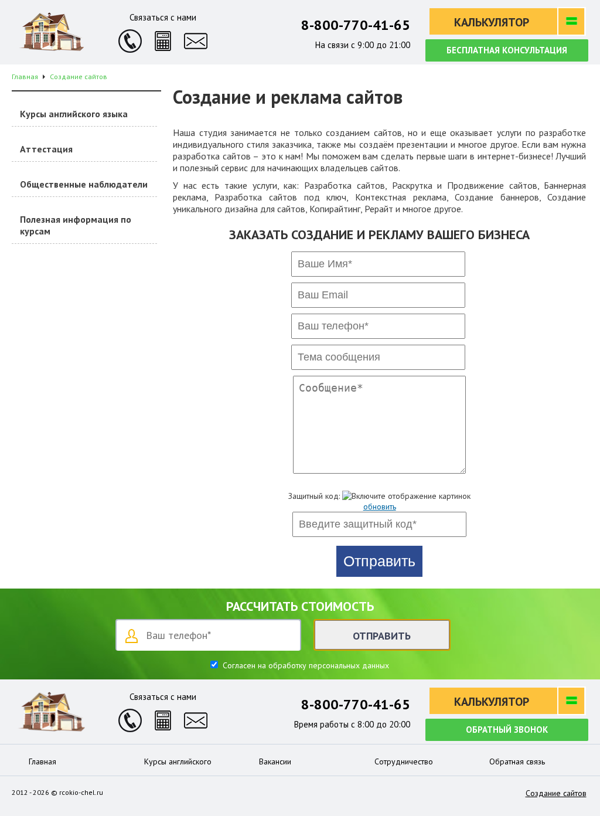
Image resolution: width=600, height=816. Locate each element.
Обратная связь (517, 761)
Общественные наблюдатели (84, 184)
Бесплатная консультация (506, 50)
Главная (42, 761)
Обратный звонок (507, 729)
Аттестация (46, 149)
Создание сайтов (556, 793)
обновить (379, 506)
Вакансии (275, 761)
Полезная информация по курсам (75, 225)
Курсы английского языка (74, 114)
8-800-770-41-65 (355, 25)
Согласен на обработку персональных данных (304, 665)
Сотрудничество (403, 761)
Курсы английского (178, 761)
